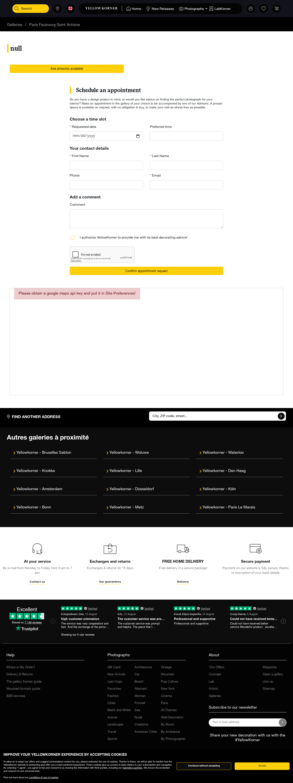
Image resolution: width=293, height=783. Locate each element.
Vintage (166, 667)
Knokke (48, 471)
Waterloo (236, 453)
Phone (75, 176)
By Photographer (173, 739)
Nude (138, 717)
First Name (80, 156)
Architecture (143, 667)
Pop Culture (169, 681)
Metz (139, 507)
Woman (139, 696)
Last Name (160, 156)
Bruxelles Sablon (56, 453)
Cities (111, 703)
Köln (232, 489)
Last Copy (114, 681)
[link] (103, 8)
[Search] (16, 8)
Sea (137, 710)
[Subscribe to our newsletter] (283, 722)
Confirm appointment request (146, 271)
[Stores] (57, 8)
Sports (112, 739)
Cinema (166, 696)
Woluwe (142, 453)
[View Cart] (276, 8)
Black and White (119, 710)
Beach (138, 681)
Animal (112, 717)
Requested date (83, 127)
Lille (138, 471)
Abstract (140, 689)
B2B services (15, 696)
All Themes (169, 710)
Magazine (269, 667)
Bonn (46, 507)
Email (156, 176)
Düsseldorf (144, 489)
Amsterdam (52, 489)
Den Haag (237, 471)
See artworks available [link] (67, 69)
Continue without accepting (204, 766)
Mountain (167, 674)
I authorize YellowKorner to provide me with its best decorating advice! (133, 238)
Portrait (139, 703)
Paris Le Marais (241, 507)
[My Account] (250, 8)
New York (168, 689)
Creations (141, 724)
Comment (77, 205)
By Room (167, 724)
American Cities (145, 732)
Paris (164, 703)
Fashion (113, 696)
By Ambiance (170, 732)
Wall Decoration (172, 717)
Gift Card (113, 667)
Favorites (114, 689)
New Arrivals (116, 674)
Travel (111, 732)
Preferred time (161, 127)
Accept (262, 766)
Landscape (115, 724)
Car (137, 674)
